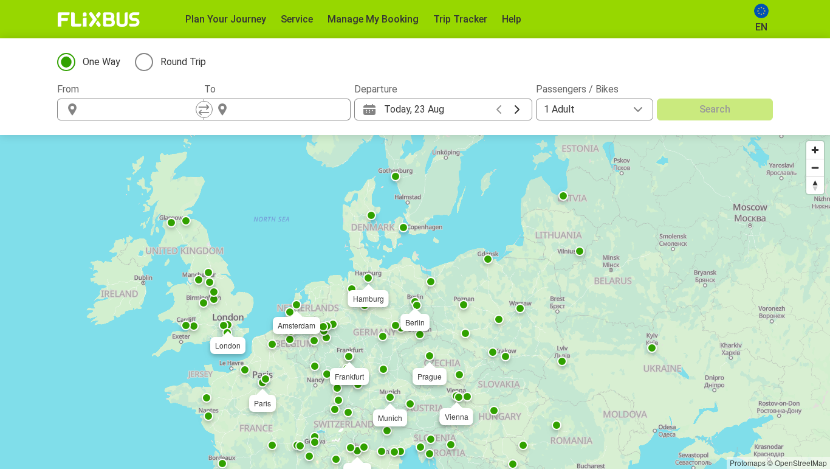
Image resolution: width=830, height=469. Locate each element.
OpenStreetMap (801, 462)
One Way (101, 62)
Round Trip (183, 62)
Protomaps (748, 462)
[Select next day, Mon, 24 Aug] (517, 109)
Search (714, 109)
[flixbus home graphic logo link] (98, 19)
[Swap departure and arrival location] (204, 109)
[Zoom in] (815, 150)
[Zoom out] (815, 167)
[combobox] (141, 109)
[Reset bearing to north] (815, 185)
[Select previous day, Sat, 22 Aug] (499, 109)
